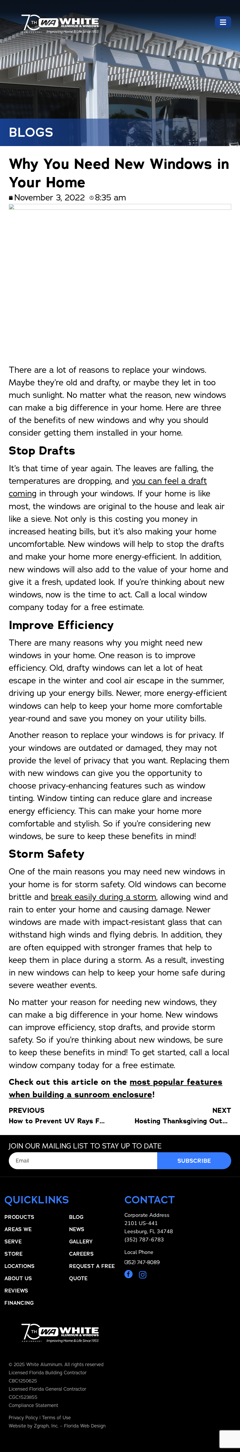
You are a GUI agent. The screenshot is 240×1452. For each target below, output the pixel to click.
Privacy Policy (23, 1418)
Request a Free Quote (92, 1272)
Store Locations (19, 1260)
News (76, 1229)
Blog (76, 1217)
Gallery (80, 1241)
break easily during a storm (103, 897)
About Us (18, 1278)
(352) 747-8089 (142, 1262)
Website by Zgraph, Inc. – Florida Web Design (57, 1426)
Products (19, 1217)
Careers (81, 1253)
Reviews (16, 1290)
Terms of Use (56, 1418)
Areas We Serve (18, 1235)
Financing (19, 1303)
